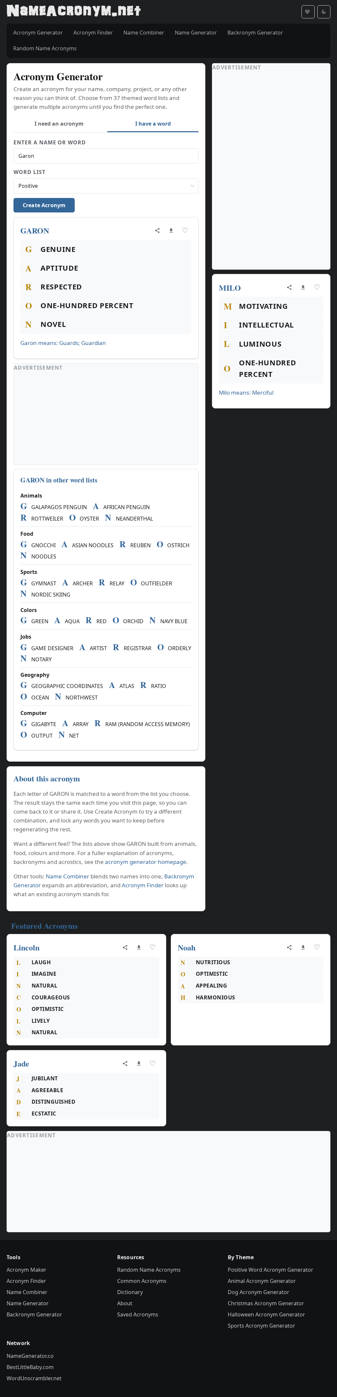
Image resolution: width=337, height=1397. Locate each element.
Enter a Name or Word (49, 142)
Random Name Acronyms (149, 1269)
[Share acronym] (157, 230)
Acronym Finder (143, 885)
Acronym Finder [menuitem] (93, 32)
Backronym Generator (34, 1314)
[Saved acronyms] (308, 11)
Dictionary (130, 1292)
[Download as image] (171, 230)
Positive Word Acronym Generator (270, 1269)
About (124, 1303)
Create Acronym (44, 205)
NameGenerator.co (30, 1356)
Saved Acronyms (137, 1314)
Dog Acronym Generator (258, 1292)
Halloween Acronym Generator (266, 1314)
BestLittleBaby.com (30, 1367)
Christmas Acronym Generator (266, 1303)
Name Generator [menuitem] (196, 32)
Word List (29, 172)
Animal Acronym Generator (262, 1281)
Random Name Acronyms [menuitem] (45, 48)
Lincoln (26, 947)
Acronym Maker (26, 1269)
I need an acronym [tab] (59, 123)
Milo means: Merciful (246, 392)
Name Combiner (67, 876)
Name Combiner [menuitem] (143, 32)
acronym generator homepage (145, 862)
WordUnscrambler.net (34, 1378)
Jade (21, 1063)
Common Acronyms (142, 1281)
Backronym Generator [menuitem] (255, 32)
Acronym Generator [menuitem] (38, 32)
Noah (186, 947)
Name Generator (28, 1303)
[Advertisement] (106, 418)
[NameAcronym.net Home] (74, 12)
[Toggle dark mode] (323, 11)
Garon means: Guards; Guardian (63, 343)
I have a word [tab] (153, 123)
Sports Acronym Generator (261, 1325)
